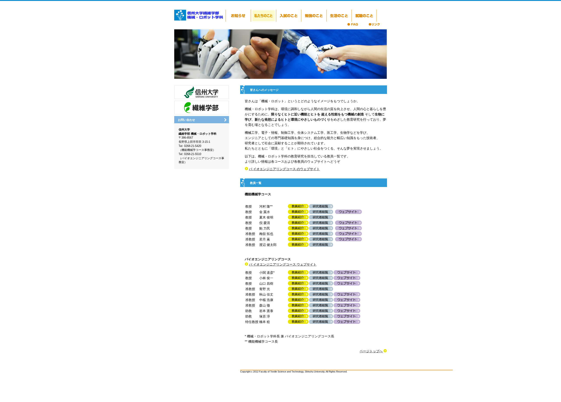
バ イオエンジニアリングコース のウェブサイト (284, 169)
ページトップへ (371, 351)
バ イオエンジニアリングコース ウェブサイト (282, 264)
